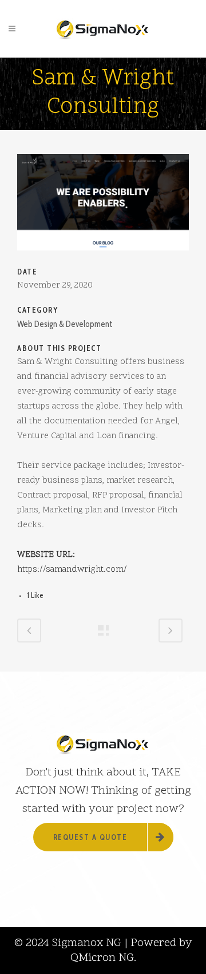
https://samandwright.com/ (72, 570)
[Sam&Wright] (103, 258)
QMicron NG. (103, 958)
